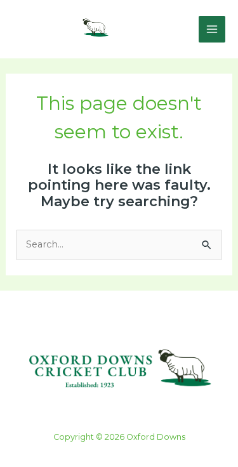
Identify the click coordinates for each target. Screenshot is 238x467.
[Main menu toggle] (212, 29)
